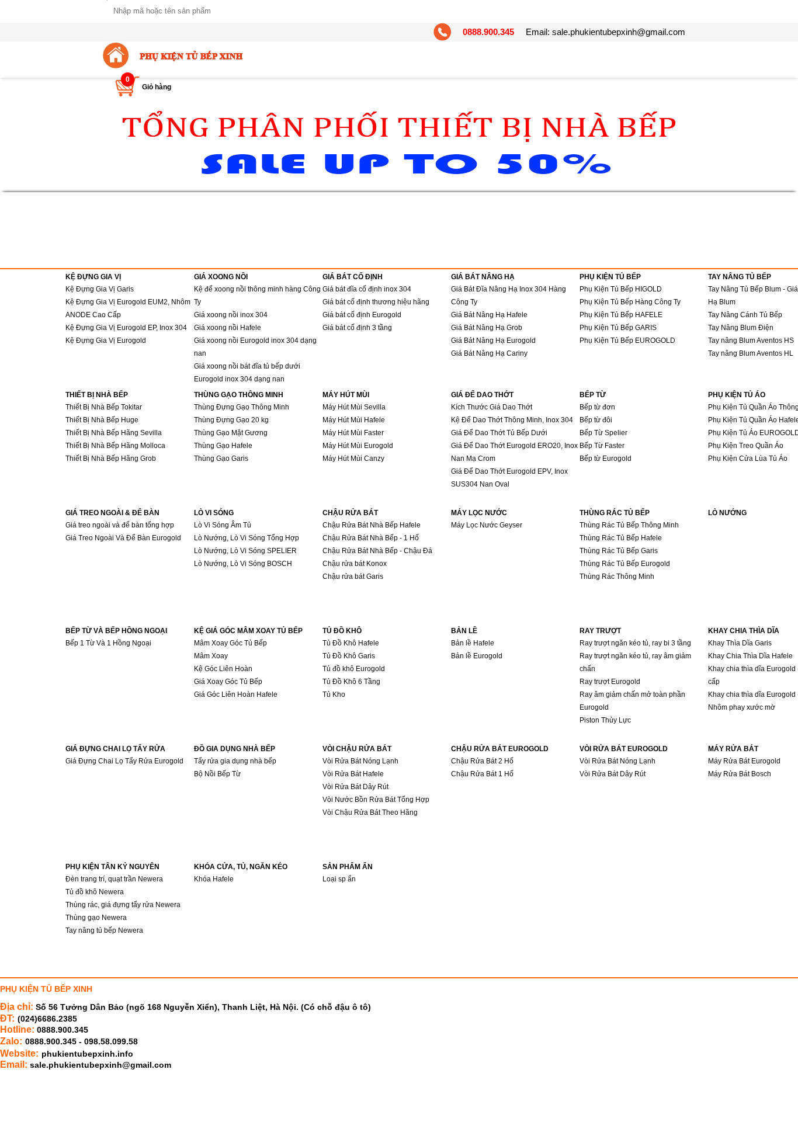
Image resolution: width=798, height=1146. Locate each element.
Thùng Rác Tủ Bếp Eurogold (625, 564)
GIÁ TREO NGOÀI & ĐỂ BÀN (112, 513)
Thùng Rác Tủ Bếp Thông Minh (629, 525)
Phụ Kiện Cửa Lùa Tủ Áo (747, 458)
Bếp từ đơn (597, 407)
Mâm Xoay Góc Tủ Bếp (230, 643)
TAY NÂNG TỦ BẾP (739, 277)
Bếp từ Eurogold (606, 458)
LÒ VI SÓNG (214, 513)
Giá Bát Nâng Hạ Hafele (489, 315)
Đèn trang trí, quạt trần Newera (114, 879)
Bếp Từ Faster (602, 446)
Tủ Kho (333, 694)
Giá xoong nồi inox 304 (231, 315)
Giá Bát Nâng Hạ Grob (486, 328)
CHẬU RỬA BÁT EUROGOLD (500, 749)
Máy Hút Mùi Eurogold (357, 446)
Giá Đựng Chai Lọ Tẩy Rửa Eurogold (124, 761)
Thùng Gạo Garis (221, 458)
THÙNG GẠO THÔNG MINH (238, 395)
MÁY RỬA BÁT (733, 749)
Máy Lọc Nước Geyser (486, 525)
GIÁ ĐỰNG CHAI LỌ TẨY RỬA (115, 749)
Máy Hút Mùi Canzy (353, 458)
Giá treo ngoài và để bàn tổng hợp (119, 525)
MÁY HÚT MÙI (345, 395)
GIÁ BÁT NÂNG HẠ (483, 277)
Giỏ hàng (156, 87)
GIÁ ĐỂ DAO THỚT (482, 395)
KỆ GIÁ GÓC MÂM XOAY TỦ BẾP (248, 631)
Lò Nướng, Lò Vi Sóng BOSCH (243, 564)
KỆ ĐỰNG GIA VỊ (93, 277)
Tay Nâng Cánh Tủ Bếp (745, 315)
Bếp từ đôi (596, 420)
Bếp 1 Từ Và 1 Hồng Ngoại (108, 643)
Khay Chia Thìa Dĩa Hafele (750, 656)
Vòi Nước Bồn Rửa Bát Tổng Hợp (375, 800)
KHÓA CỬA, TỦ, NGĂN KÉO (240, 867)
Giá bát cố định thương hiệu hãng (375, 302)
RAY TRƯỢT (600, 631)
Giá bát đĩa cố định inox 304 (366, 289)
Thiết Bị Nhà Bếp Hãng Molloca (115, 446)
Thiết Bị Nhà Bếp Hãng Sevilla (113, 433)
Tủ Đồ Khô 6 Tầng (351, 682)
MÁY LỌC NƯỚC (479, 513)
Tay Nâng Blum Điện (740, 328)
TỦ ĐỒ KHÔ (342, 631)
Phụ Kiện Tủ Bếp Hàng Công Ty (630, 302)
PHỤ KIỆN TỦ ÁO (736, 395)
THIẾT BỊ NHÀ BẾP (96, 395)
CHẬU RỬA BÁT (350, 513)
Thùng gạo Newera (96, 918)
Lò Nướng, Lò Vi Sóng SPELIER (245, 551)
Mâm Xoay (211, 656)
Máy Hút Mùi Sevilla (354, 407)
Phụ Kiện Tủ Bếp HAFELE (621, 315)
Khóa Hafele (214, 879)
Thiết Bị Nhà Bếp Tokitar (103, 407)
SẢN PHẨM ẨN (347, 867)
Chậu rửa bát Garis (352, 576)
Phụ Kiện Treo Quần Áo (745, 446)
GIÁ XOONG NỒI (221, 277)
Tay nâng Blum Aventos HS (751, 340)
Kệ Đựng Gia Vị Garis (99, 289)
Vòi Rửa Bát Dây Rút (355, 787)
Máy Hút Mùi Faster (353, 433)
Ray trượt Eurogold (610, 682)
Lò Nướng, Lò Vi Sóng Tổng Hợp (246, 538)
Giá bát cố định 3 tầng (357, 328)
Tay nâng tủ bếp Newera (104, 930)
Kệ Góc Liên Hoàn (223, 669)
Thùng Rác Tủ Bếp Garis (619, 551)
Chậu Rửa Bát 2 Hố (482, 761)
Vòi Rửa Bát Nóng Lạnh (360, 761)
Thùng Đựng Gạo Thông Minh (241, 407)
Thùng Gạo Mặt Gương (231, 433)
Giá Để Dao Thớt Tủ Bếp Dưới (499, 433)
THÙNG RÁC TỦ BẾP (615, 513)
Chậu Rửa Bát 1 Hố (482, 774)
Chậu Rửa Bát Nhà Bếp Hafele (371, 525)
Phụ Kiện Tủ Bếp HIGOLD (621, 289)
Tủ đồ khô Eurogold (353, 669)
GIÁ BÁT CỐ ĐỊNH (352, 277)
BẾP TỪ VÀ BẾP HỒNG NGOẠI (116, 631)
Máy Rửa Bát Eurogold (744, 761)
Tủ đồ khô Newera (94, 892)
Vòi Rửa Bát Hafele (353, 774)
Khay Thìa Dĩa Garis (740, 643)
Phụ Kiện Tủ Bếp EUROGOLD (627, 340)
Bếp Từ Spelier (603, 433)
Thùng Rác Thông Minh (617, 576)
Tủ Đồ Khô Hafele (350, 643)
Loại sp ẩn (339, 879)
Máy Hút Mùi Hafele (353, 420)
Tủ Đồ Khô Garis (348, 656)
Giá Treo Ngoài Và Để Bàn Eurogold (123, 538)
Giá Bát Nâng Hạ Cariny (489, 353)
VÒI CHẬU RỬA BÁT (356, 749)
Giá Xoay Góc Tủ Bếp (228, 682)
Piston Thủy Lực (605, 720)
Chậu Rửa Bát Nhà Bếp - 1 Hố (370, 538)
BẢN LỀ (464, 631)
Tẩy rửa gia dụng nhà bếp (235, 761)
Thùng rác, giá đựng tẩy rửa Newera (123, 905)
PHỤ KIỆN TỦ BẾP (610, 277)
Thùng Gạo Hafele (223, 446)
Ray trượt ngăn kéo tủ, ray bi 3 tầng (635, 643)
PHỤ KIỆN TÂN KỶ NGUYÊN (112, 867)
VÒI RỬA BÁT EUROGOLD (624, 749)
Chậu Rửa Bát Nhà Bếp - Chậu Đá (377, 551)
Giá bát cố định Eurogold (361, 315)
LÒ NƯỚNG (727, 513)
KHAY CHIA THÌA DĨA (743, 631)
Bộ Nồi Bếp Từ (217, 774)
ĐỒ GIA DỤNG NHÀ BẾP (234, 749)
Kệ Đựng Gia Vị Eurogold (105, 340)
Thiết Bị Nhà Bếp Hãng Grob (110, 458)
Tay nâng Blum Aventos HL (750, 353)
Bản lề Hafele (472, 643)
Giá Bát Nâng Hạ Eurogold (493, 340)
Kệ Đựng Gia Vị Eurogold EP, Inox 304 (126, 328)
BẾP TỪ (593, 395)
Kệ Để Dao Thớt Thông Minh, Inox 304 (512, 420)
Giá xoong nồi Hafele (227, 328)
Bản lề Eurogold (476, 656)
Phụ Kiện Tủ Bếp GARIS (618, 328)
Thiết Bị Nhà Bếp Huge (101, 420)
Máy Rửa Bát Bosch (739, 774)
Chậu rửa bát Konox (354, 564)
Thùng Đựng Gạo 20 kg (231, 420)
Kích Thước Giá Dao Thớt (491, 407)
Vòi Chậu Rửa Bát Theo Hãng (370, 812)
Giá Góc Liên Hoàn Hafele (235, 694)
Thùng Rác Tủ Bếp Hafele (621, 538)
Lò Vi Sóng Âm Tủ (222, 525)
